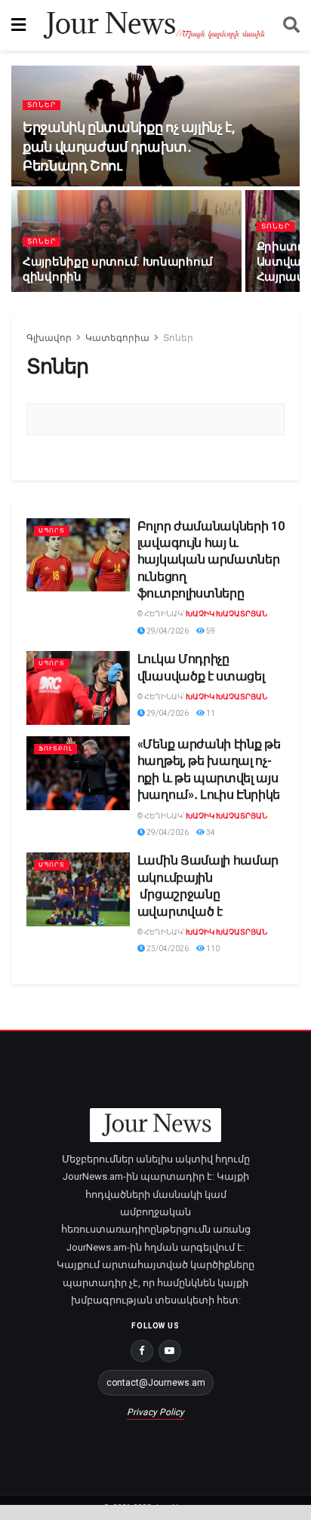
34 (210, 832)
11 (210, 713)
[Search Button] (291, 25)
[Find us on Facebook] (142, 1351)
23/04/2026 (167, 948)
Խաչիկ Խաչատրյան (226, 614)
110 (212, 948)
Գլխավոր (49, 338)
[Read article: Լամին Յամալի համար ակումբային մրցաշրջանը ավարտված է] (78, 889)
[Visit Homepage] (154, 26)
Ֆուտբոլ (55, 748)
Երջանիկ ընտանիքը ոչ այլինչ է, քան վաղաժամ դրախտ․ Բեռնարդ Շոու (129, 146)
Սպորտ (51, 530)
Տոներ (41, 105)
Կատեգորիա (117, 338)
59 (210, 631)
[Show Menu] (18, 25)
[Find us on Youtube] (170, 1351)
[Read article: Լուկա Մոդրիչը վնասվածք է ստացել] (78, 688)
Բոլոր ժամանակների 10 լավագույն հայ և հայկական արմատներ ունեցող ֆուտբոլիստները (211, 560)
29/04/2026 (167, 631)
